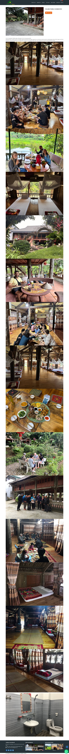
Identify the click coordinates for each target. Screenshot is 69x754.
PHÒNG (43, 2)
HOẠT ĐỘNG (53, 2)
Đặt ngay (49, 12)
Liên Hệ (61, 2)
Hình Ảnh (58, 2)
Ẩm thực (48, 2)
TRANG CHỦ (33, 2)
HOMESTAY (39, 2)
